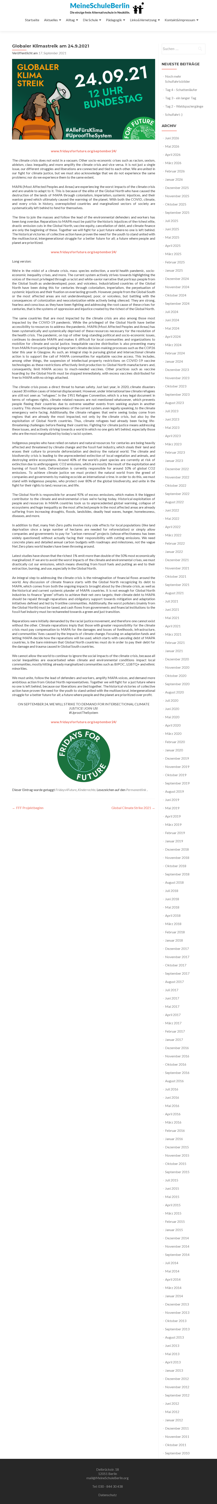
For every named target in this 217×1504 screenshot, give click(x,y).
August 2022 (174, 502)
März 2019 (173, 824)
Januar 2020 (174, 750)
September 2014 (177, 1254)
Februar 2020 (175, 742)
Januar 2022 (174, 551)
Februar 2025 (175, 262)
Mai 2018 (172, 907)
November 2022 (177, 477)
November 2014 (177, 1246)
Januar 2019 (174, 841)
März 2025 (173, 254)
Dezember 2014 (177, 1238)
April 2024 (173, 336)
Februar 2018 (175, 932)
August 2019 (174, 791)
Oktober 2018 (175, 866)
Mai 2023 (172, 427)
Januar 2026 (174, 179)
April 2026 (173, 154)
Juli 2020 (171, 700)
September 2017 (177, 973)
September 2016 (177, 1073)
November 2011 (177, 1436)
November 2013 (177, 1312)
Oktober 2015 (175, 1164)
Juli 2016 (171, 1089)
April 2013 (173, 1362)
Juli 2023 (171, 411)
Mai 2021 (172, 618)
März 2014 (173, 1288)
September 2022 (177, 494)
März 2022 (173, 535)
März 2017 (173, 1023)
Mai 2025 (172, 237)
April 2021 (173, 626)
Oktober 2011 (175, 1445)
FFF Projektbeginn (27, 808)
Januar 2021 (174, 651)
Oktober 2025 (175, 204)
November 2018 (177, 857)
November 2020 (177, 667)
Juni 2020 (172, 709)
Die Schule (90, 20)
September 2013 (177, 1329)
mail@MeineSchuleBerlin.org (107, 1478)
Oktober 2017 (175, 965)
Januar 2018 (174, 940)
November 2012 (177, 1387)
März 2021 (173, 634)
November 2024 (177, 287)
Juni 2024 (172, 320)
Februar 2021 (175, 642)
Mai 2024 (172, 328)
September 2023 (177, 394)
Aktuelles (51, 20)
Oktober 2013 (175, 1321)
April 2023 (173, 436)
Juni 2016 (172, 1097)
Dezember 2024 (177, 279)
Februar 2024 (175, 353)
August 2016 (174, 1081)
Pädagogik (114, 20)
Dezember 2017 (177, 948)
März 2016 (173, 1122)
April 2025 (173, 245)
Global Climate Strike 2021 (133, 808)
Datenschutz (107, 1495)
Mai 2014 (172, 1271)
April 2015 (173, 1205)
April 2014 (173, 1279)
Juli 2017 (171, 990)
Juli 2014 (171, 1263)
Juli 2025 (171, 221)
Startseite (32, 20)
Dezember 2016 (177, 1048)
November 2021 (177, 568)
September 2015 (177, 1172)
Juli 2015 (171, 1180)
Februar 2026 (175, 171)
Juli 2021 (171, 601)
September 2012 (177, 1395)
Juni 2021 (172, 609)
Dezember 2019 (177, 758)
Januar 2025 (174, 270)
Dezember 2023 (177, 370)
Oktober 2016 (175, 1064)
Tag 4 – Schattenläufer (181, 90)
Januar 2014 (174, 1296)
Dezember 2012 (177, 1379)
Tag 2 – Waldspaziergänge (184, 106)
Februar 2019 (175, 833)
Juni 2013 (172, 1345)
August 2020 (174, 692)
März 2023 (173, 444)
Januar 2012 (174, 1420)
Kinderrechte (86, 790)
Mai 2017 (172, 1006)
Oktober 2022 (175, 485)
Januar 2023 (174, 460)
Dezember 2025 (177, 188)
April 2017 (173, 1015)
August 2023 (174, 403)
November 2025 (177, 196)
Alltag (70, 20)
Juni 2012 (172, 1403)
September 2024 (177, 303)
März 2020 (173, 733)
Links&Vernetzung (143, 20)
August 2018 (174, 882)
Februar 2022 (175, 543)
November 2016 (177, 1056)
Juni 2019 (172, 800)
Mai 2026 (172, 146)
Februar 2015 (175, 1221)
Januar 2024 (174, 361)
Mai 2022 (172, 518)
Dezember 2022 (177, 469)
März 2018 (173, 924)
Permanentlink (136, 790)
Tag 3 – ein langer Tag (180, 98)
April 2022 (173, 527)
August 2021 (174, 593)
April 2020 (173, 725)
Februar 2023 (175, 452)
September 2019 (177, 783)
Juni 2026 (172, 138)
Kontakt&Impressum (180, 20)
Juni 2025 (172, 229)
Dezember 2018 (177, 849)
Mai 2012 (172, 1412)
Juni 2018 (172, 899)
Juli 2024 (171, 312)
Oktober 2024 (175, 295)
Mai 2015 (172, 1197)
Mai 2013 (172, 1354)
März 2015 (173, 1213)
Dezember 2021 (177, 560)
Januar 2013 (174, 1370)
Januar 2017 (174, 1039)
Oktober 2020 (175, 676)
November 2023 (177, 378)
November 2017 (177, 957)
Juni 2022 (172, 510)
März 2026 (173, 163)
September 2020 (177, 684)
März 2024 (173, 345)
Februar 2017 (175, 1031)
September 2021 (177, 585)
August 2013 (174, 1337)
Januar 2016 (174, 1139)
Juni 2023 (172, 419)
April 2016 (173, 1114)
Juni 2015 (172, 1188)
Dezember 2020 (177, 659)
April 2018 (173, 915)
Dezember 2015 (177, 1147)
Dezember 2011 (177, 1428)
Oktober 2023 (175, 386)
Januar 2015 (174, 1230)
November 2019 (177, 767)
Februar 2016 (175, 1130)
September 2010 (177, 1453)
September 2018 (177, 874)
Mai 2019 (172, 808)
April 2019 (173, 816)
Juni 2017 (172, 998)
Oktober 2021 (175, 576)
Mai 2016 (172, 1106)
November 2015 (177, 1155)
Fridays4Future (66, 790)
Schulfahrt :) (173, 114)
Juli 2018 (171, 891)
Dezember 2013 (177, 1304)
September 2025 (177, 212)
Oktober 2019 (175, 775)
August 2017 (174, 982)
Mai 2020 (172, 717)
